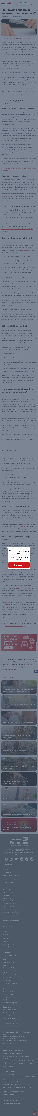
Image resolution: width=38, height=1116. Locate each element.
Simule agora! (19, 565)
